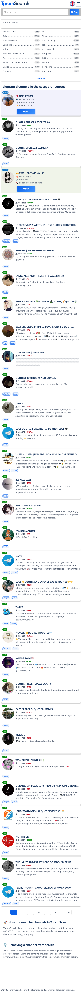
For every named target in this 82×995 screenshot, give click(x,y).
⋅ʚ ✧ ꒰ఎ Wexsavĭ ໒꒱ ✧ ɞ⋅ (28, 505)
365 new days (23, 479)
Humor (13, 623)
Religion (6, 470)
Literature (6, 241)
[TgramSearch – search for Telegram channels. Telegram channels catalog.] (15, 3)
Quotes (5, 138)
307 (68, 912)
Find (76, 12)
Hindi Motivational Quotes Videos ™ (38, 811)
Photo (5, 343)
